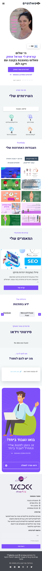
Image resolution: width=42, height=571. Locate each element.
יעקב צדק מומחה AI (16, 563)
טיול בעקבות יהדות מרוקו (25, 272)
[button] (3, 3)
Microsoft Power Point (31, 314)
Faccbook (11, 313)
